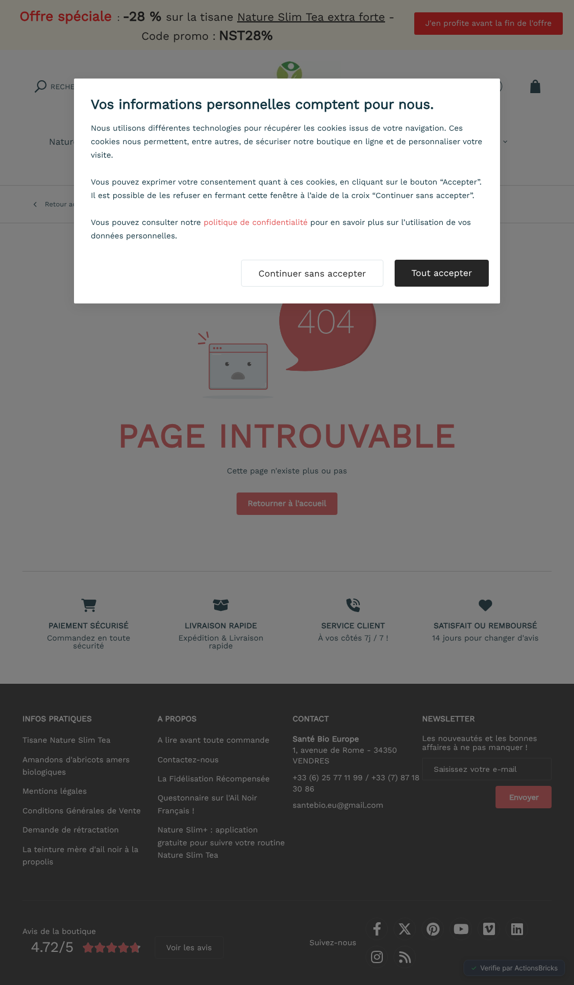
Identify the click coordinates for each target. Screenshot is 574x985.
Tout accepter (441, 273)
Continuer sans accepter (312, 273)
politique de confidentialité (255, 222)
